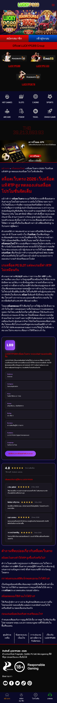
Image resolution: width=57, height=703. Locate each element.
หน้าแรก (5, 168)
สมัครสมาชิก (14, 38)
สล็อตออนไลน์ (17, 168)
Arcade (7, 117)
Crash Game (50, 117)
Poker (21, 117)
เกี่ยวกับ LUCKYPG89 (50, 636)
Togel (35, 117)
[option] (16, 31)
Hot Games (7, 102)
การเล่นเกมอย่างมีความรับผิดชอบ (35, 638)
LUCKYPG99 (14, 66)
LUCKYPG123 (42, 66)
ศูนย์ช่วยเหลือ (7, 636)
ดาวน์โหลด (34, 156)
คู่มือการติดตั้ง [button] (35, 160)
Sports (50, 102)
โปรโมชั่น (35, 699)
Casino (35, 102)
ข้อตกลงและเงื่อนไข (21, 636)
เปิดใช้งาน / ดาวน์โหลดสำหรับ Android (20, 453)
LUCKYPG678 (28, 84)
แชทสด (50, 699)
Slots (21, 102)
